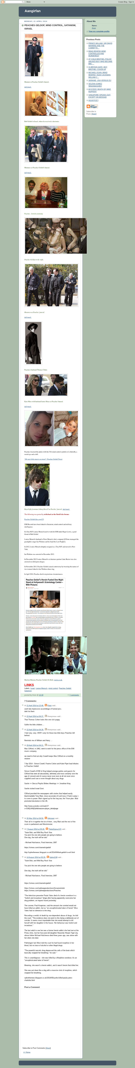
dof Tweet (59, 459)
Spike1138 (53, 857)
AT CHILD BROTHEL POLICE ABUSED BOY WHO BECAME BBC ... (100, 61)
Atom (48, 1048)
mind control (53, 688)
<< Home (26, 1052)
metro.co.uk (58, 680)
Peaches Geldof (65, 688)
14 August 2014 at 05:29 (36, 857)
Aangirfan (33, 11)
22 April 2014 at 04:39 (35, 730)
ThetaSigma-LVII (55, 829)
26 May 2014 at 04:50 (35, 818)
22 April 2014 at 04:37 (35, 716)
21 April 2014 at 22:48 (35, 706)
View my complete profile (99, 31)
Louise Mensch (41, 688)
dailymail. (27, 87)
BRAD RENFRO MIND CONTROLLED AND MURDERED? (97, 53)
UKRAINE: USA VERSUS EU (99, 80)
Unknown (50, 818)
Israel (32, 688)
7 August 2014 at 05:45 (36, 829)
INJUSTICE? (93, 100)
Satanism (28, 691)
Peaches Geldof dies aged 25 (34, 519)
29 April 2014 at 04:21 (35, 745)
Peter (49, 706)
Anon (94, 28)
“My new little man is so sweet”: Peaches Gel (40, 459)
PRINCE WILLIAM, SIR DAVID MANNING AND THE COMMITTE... (100, 46)
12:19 (41, 695)
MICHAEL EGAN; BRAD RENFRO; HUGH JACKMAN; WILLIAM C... (99, 75)
